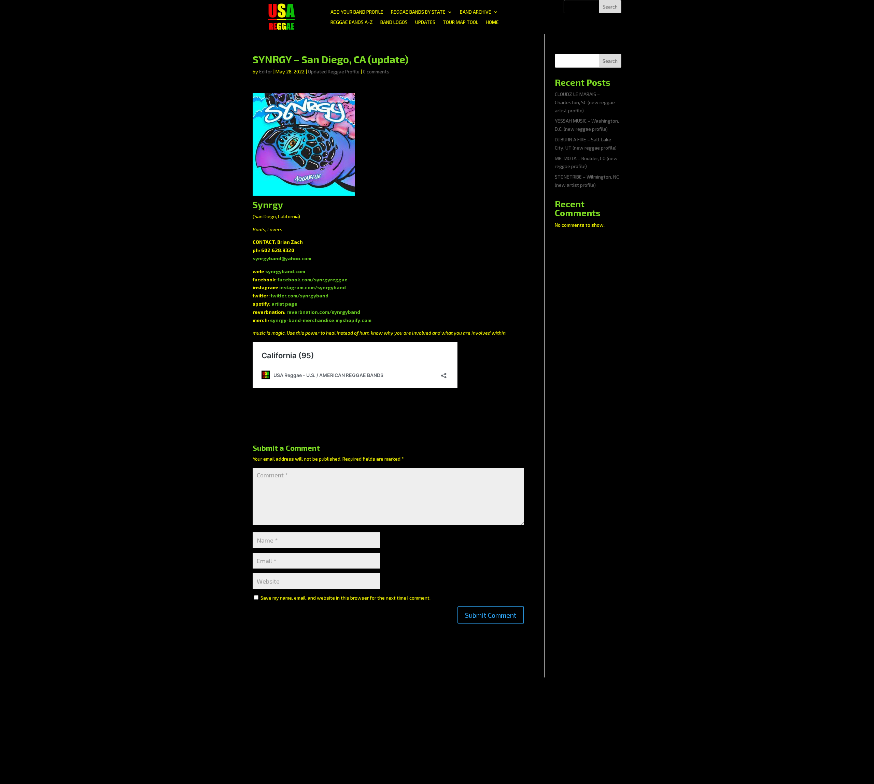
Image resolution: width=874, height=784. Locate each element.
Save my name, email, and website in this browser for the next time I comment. (345, 598)
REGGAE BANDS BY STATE (418, 12)
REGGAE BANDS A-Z (351, 22)
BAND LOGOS (394, 22)
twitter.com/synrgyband (299, 295)
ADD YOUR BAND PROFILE (356, 12)
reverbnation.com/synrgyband (323, 312)
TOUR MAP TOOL (460, 22)
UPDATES (425, 22)
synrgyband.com (285, 271)
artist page (284, 304)
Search (610, 61)
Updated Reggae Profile (334, 71)
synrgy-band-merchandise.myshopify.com (320, 320)
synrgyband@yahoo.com (282, 258)
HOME (492, 22)
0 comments (376, 71)
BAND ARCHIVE (475, 12)
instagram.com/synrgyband (312, 287)
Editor (265, 71)
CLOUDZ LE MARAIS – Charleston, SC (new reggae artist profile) (585, 102)
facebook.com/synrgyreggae (313, 279)
